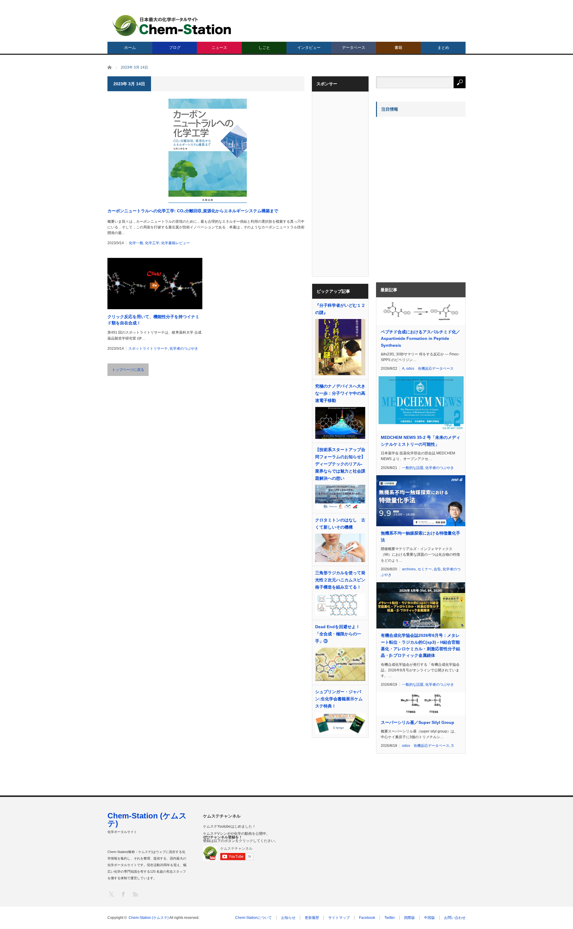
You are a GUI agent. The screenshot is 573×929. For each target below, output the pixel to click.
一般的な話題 (412, 468)
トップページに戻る (128, 370)
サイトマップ (339, 918)
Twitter (389, 918)
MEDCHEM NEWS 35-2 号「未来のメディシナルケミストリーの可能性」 (420, 440)
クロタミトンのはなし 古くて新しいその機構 (340, 523)
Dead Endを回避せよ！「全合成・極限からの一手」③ (338, 633)
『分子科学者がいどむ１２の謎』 (340, 309)
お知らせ (288, 918)
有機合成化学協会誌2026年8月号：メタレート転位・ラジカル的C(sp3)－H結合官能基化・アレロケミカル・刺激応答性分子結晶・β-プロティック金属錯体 (420, 645)
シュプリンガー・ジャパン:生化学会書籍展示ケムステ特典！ (339, 698)
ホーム (130, 47)
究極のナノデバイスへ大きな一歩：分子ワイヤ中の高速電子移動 (340, 393)
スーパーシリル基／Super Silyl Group (417, 722)
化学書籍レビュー (175, 243)
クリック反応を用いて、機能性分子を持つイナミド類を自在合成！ (153, 319)
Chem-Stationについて (253, 918)
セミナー (425, 569)
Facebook (367, 918)
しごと (264, 47)
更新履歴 (312, 918)
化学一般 (136, 243)
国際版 (409, 918)
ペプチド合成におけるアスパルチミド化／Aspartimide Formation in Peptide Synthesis (420, 338)
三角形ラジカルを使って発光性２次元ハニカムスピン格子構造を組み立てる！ (340, 579)
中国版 (429, 918)
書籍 (398, 47)
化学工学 (152, 243)
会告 (437, 569)
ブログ (175, 47)
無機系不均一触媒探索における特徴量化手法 (420, 536)
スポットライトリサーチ (148, 348)
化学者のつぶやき (184, 348)
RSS (135, 894)
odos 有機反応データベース (430, 368)
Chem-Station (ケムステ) (147, 819)
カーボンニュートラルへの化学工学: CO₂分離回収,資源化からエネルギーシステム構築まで (192, 210)
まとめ (443, 47)
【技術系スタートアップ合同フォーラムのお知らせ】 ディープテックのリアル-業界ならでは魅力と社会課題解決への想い (340, 464)
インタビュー (309, 47)
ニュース (219, 47)
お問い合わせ (455, 918)
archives (409, 569)
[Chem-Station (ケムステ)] (172, 25)
